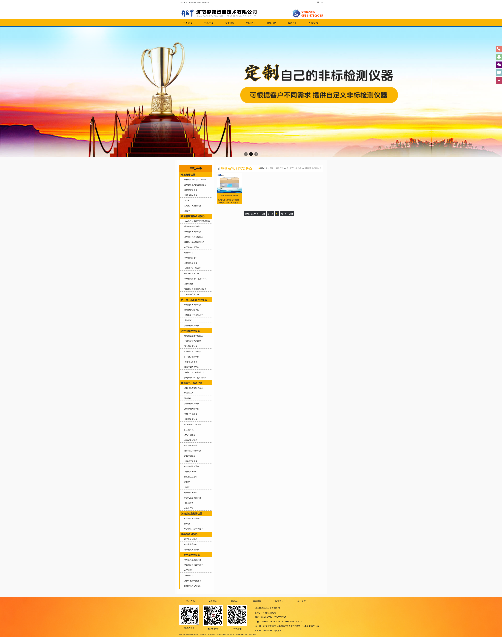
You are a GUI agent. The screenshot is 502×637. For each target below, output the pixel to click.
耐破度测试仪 (189, 455)
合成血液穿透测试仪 (192, 341)
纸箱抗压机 (188, 508)
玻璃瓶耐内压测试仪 (192, 231)
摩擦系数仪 (188, 575)
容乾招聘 (271, 22)
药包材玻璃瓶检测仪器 (193, 216)
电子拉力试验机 (190, 539)
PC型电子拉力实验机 (192, 424)
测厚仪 (186, 482)
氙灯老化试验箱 (190, 440)
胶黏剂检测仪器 (189, 534)
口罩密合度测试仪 (191, 356)
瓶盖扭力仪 (188, 398)
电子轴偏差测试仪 (191, 247)
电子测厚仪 (188, 570)
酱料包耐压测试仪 (191, 309)
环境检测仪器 (188, 174)
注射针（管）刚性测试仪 (193, 372)
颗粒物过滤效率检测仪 (193, 335)
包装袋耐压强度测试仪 (193, 315)
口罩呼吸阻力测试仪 (192, 351)
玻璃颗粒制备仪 (190, 257)
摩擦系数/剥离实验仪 (192, 580)
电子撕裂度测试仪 (191, 466)
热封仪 (186, 487)
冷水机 (186, 200)
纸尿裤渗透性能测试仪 (193, 565)
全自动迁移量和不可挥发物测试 (196, 221)
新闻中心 (250, 22)
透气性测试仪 (189, 435)
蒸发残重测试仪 (190, 190)
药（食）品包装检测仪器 (194, 299)
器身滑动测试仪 (190, 362)
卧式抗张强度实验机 (192, 586)
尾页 (291, 213)
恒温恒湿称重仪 (190, 195)
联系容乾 (292, 22)
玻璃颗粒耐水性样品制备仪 (194, 289)
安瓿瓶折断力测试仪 (192, 268)
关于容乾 (229, 22)
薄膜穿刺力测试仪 (191, 408)
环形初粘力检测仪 (191, 549)
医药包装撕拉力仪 (191, 273)
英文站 (320, 2)
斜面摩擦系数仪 (190, 445)
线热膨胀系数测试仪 (192, 226)
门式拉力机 (188, 429)
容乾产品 (208, 22)
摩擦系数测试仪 (190, 419)
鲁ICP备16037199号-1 (264, 630)
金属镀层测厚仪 (190, 461)
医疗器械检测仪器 (190, 331)
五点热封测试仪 (190, 471)
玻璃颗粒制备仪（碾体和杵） (195, 278)
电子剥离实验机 (190, 544)
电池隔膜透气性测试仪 (193, 518)
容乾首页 (188, 22)
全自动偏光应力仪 (191, 294)
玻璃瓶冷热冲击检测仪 (193, 236)
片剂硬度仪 (188, 320)
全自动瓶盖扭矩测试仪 (193, 387)
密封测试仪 (188, 393)
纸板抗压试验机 (190, 476)
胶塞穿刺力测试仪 (191, 367)
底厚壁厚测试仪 (190, 263)
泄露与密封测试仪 (191, 325)
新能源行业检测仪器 (191, 513)
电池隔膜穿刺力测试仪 (193, 528)
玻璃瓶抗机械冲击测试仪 (193, 242)
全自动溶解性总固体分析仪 (194, 179)
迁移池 (186, 210)
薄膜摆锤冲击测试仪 (192, 450)
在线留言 (313, 22)
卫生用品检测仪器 (190, 555)
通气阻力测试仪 (190, 346)
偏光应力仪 (188, 252)
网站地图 (277, 630)
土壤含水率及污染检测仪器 (194, 184)
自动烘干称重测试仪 (192, 205)
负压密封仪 (188, 503)
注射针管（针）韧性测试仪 (194, 377)
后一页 (284, 213)
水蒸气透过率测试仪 (192, 497)
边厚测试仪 (188, 284)
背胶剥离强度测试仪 (192, 559)
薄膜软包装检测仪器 (191, 383)
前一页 (270, 213)
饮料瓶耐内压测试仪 (192, 304)
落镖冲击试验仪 (190, 414)
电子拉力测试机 (190, 492)
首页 (271, 168)
